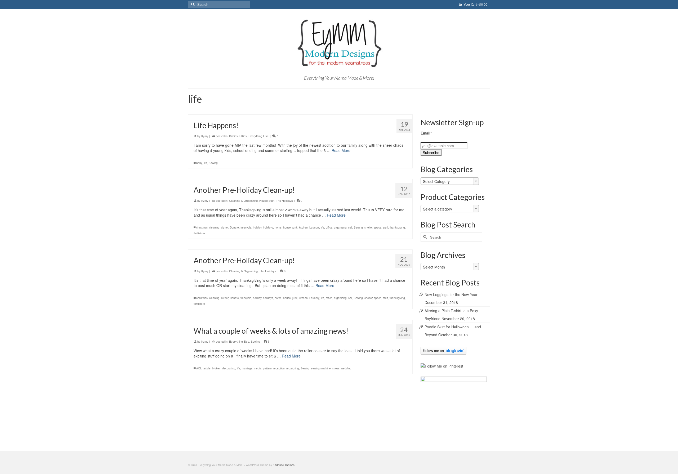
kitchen (303, 227)
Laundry (314, 227)
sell (350, 227)
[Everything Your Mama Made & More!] (339, 43)
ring (297, 368)
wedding (346, 368)
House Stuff (266, 200)
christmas (202, 227)
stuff (385, 227)
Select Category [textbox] (436, 181)
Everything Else (258, 136)
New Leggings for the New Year (451, 294)
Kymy (204, 136)
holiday (257, 227)
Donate (234, 227)
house (287, 227)
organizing (340, 227)
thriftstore (199, 233)
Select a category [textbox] (437, 209)
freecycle (245, 227)
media (257, 368)
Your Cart (475, 4)
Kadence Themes (284, 465)
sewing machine (321, 368)
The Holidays (284, 200)
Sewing (213, 163)
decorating (228, 368)
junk (294, 227)
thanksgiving (397, 227)
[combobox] (450, 181)
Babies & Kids (238, 136)
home (278, 227)
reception (279, 368)
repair (289, 368)
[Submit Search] (192, 4)
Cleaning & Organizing (243, 200)
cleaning (214, 227)
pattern (267, 368)
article (207, 368)
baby (199, 163)
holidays (268, 227)
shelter (368, 227)
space (377, 227)
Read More (341, 150)
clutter (224, 227)
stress (336, 368)
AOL (199, 368)
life (205, 163)
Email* (426, 133)
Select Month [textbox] (434, 267)
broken (216, 368)
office (329, 227)
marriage (247, 368)
